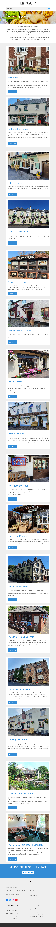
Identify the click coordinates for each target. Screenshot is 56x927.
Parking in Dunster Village (12, 910)
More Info (12, 92)
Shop (31, 888)
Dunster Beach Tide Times (12, 913)
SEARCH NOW (28, 873)
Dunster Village (26, 925)
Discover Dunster (34, 895)
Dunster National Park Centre (13, 918)
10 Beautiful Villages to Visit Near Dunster (39, 912)
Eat (30, 886)
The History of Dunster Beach (37, 914)
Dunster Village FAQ (34, 905)
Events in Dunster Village (11, 916)
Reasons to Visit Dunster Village (37, 916)
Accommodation (34, 884)
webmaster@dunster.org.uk (12, 894)
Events (31, 893)
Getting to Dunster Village (12, 907)
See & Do (32, 890)
